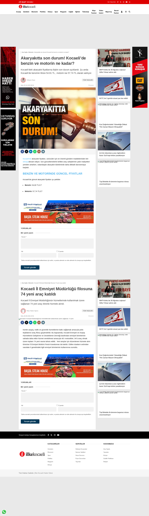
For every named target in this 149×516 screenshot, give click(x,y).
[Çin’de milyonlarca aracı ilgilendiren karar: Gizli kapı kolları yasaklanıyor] (114, 141)
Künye (105, 455)
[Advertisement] (74, 31)
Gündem (26, 12)
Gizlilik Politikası (108, 458)
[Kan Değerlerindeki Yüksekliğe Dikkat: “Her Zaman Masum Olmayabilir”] (114, 112)
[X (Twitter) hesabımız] (120, 2)
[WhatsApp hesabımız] (129, 2)
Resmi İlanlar (116, 11)
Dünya (50, 12)
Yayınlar (78, 461)
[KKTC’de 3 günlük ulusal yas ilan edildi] (114, 86)
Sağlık (71, 12)
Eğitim (77, 12)
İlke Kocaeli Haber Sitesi (44, 473)
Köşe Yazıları (94, 11)
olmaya (26, 162)
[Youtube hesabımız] (126, 2)
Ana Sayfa (106, 449)
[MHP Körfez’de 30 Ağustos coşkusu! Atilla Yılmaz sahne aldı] (114, 58)
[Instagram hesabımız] (123, 2)
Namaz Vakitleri (80, 452)
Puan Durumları (81, 458)
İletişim (105, 461)
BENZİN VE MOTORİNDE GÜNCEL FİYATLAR (52, 173)
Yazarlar (106, 452)
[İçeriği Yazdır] (43, 151)
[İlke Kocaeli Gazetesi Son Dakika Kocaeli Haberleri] (27, 8)
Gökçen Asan (31, 80)
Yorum (23, 237)
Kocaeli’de (27, 159)
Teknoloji (85, 12)
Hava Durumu (80, 455)
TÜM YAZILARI (88, 80)
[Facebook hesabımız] (117, 2)
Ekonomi (35, 12)
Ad (22, 251)
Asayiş (18, 12)
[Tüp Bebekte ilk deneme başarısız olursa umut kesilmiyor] (114, 170)
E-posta (60, 251)
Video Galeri (101, 11)
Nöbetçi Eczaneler (81, 449)
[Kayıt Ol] (122, 11)
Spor (56, 12)
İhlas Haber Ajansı (32, 311)
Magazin (63, 12)
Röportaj (109, 12)
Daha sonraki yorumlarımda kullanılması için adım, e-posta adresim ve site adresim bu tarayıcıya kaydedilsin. (56, 260)
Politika (43, 12)
